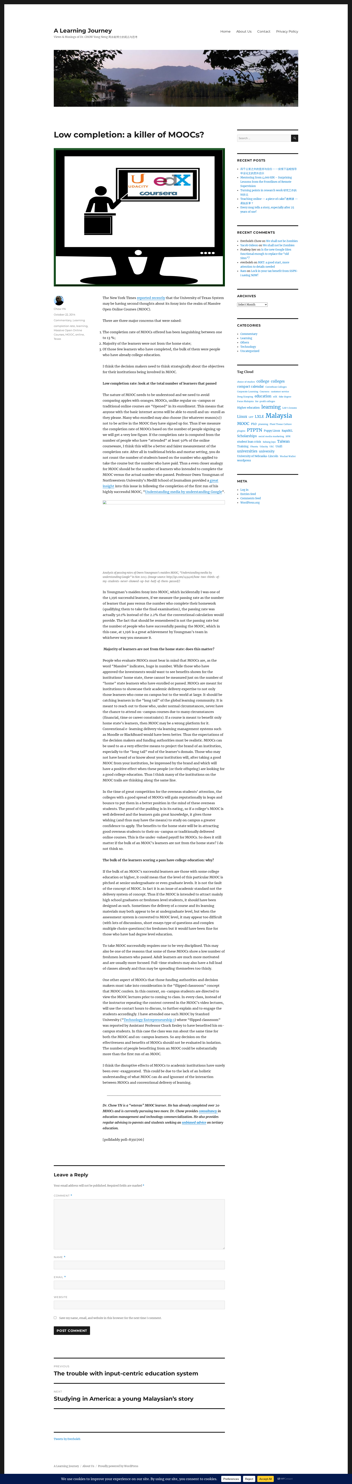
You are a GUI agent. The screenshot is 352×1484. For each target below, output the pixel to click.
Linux (242, 417)
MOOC (69, 334)
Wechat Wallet (288, 456)
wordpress (244, 460)
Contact (264, 31)
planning (263, 424)
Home (225, 31)
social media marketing (271, 436)
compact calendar (250, 386)
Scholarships (247, 436)
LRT (251, 417)
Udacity (264, 446)
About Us (244, 31)
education (263, 396)
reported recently (151, 298)
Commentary (63, 320)
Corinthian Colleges (276, 387)
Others (244, 342)
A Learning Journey (83, 30)
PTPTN (254, 430)
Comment (63, 1195)
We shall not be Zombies (282, 241)
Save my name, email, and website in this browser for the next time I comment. (110, 1318)
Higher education (248, 407)
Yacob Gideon (249, 245)
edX (275, 396)
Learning (79, 320)
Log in (244, 490)
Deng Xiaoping (245, 396)
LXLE (259, 417)
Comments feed (250, 498)
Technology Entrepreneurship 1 (149, 1020)
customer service (280, 391)
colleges (278, 381)
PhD (254, 424)
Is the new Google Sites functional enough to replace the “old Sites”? (265, 254)
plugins (241, 431)
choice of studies (246, 382)
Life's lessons (289, 408)
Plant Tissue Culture (281, 424)
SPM (288, 436)
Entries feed (248, 494)
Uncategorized (249, 351)
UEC (272, 446)
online (79, 334)
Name (60, 1257)
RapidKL (287, 430)
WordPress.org (250, 502)
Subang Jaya (269, 442)
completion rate (64, 326)
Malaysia (279, 415)
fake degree (285, 396)
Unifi (279, 446)
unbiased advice (194, 1122)
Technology (248, 347)
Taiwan (283, 441)
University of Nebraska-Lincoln (257, 456)
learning (82, 326)
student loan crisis (249, 441)
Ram (243, 271)
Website (61, 1297)
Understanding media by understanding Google (183, 492)
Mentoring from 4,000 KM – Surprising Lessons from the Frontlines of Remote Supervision (266, 182)
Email (60, 1277)
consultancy (208, 1111)
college (262, 381)
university (267, 451)
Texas (57, 338)
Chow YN (60, 308)
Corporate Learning (247, 391)
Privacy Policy (287, 31)
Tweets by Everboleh (67, 1439)
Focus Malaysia (245, 401)
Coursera (264, 391)
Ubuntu (254, 446)
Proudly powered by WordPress (118, 1466)
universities (247, 451)
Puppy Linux (272, 430)
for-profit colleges (265, 401)
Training (243, 446)
